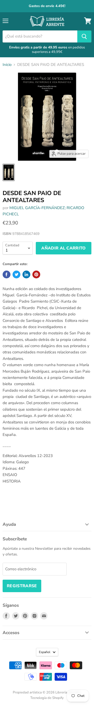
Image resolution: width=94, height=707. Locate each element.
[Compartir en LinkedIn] (26, 274)
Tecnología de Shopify (47, 698)
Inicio (7, 64)
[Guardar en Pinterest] (36, 274)
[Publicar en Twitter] (16, 274)
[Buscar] (84, 36)
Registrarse (22, 586)
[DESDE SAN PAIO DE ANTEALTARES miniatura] (8, 172)
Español (44, 652)
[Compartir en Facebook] (6, 274)
